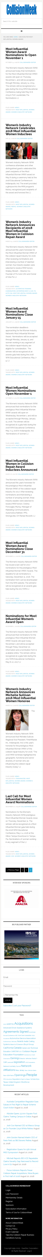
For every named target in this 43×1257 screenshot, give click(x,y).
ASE (16, 1035)
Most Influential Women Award (25, 293)
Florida (34, 1058)
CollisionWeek (21, 9)
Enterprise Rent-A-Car (25, 291)
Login (8, 1190)
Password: (7, 986)
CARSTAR (15, 1051)
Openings (20, 1075)
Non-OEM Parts (8, 1075)
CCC (20, 1051)
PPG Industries (7, 1079)
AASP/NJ (10, 1024)
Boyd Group (29, 1044)
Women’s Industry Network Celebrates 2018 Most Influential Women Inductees (21, 129)
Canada (17, 1047)
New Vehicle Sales (30, 1070)
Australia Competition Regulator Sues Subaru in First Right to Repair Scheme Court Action (20, 1105)
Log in (29, 1251)
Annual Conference (9, 1035)
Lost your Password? (22, 1005)
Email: (5, 977)
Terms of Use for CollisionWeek (19, 1212)
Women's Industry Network (21, 112)
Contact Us (10, 1226)
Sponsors (10, 1205)
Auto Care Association (24, 1035)
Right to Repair (25, 1079)
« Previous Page (13, 870)
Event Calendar (12, 1232)
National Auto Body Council (12, 1066)
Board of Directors (16, 1044)
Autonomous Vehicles (10, 1041)
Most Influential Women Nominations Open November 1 (21, 390)
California (8, 1047)
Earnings (15, 1058)
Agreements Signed (16, 1031)
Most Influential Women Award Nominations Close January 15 (19, 313)
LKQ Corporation (30, 1062)
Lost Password (12, 1194)
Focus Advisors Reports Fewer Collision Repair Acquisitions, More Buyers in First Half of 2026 (20, 1173)
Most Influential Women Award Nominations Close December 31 (19, 547)
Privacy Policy (11, 1229)
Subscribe (7, 1005)
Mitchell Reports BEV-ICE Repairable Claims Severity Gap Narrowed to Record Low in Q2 (20, 1161)
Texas (5, 1082)
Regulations (16, 1079)
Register (9, 1201)
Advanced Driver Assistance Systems (17, 1028)
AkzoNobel (32, 1032)
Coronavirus (27, 1055)
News (17, 107)
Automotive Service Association (23, 1038)
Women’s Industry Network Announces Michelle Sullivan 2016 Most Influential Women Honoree (21, 695)
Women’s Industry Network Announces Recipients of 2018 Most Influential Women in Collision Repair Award (20, 229)
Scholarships (35, 1079)
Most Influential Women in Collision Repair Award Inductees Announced (21, 465)
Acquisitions (23, 1023)
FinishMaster (21, 778)
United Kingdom (14, 1082)
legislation (19, 1062)
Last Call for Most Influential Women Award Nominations (20, 799)
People (13, 206)
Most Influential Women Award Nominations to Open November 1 (21, 53)
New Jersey (20, 1070)
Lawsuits (10, 1062)
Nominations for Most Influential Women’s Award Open (21, 619)
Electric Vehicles (25, 1058)
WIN (12, 856)
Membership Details (14, 1198)
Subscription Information (16, 1209)
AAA (4, 1024)
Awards (20, 1041)
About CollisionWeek (14, 1223)
